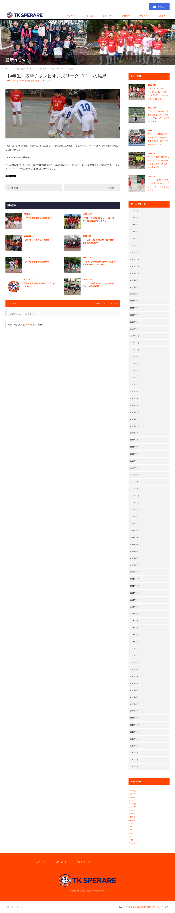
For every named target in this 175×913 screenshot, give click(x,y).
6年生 (131, 823)
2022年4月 (134, 551)
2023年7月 (134, 447)
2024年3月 (134, 391)
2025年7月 (134, 287)
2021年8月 (134, 600)
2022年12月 (134, 496)
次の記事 (111, 188)
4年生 (37, 81)
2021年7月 (134, 607)
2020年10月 (134, 662)
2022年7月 (134, 530)
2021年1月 (134, 642)
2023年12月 (134, 412)
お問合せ (161, 7)
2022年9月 (134, 517)
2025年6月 (134, 294)
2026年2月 (134, 246)
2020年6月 (134, 690)
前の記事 (15, 188)
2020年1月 (134, 718)
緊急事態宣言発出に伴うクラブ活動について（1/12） (40, 284)
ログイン (29, 325)
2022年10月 (134, 510)
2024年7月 (134, 364)
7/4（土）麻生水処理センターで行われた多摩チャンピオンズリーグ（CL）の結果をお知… (159, 162)
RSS (21, 906)
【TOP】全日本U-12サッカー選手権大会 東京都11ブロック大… (98, 219)
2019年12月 (134, 725)
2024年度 (132, 797)
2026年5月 (134, 225)
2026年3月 (134, 239)
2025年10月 (134, 273)
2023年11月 (134, 419)
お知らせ (132, 817)
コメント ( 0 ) (113, 303)
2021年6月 (134, 614)
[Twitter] (7, 906)
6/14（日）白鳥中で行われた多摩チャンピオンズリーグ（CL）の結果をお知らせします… (158, 185)
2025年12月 (134, 259)
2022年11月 (134, 503)
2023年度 (132, 801)
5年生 (131, 827)
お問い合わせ (61, 862)
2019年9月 (134, 746)
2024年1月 (134, 405)
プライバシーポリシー (85, 862)
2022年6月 (134, 537)
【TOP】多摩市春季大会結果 (36, 262)
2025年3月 (134, 315)
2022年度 (132, 804)
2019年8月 (134, 753)
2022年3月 (134, 558)
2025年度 (132, 794)
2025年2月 (134, 322)
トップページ (71, 16)
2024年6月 (134, 371)
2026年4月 (134, 232)
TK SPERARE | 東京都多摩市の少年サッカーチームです (149, 907)
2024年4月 (134, 385)
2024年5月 (134, 378)
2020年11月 (134, 656)
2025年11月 (134, 266)
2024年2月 (134, 398)
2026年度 (132, 791)
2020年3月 (134, 704)
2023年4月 (134, 468)
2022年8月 (134, 523)
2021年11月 (134, 586)
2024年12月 (134, 336)
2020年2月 (134, 711)
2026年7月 (134, 211)
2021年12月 (134, 579)
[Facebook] (12, 906)
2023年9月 (134, 433)
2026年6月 (134, 218)
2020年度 (23, 81)
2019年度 (132, 814)
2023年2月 (134, 482)
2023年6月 (134, 454)
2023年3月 (134, 475)
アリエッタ (133, 843)
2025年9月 (134, 280)
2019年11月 (134, 732)
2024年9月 (134, 357)
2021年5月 (134, 621)
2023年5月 (134, 461)
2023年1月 (134, 489)
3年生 (131, 833)
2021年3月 (134, 635)
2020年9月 (134, 669)
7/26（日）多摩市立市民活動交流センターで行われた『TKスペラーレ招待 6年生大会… (158, 116)
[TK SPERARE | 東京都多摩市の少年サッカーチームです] (25, 15)
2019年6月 (134, 767)
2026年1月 (134, 252)
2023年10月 (134, 426)
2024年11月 (134, 343)
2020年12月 (134, 649)
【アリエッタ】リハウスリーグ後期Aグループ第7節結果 (99, 284)
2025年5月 (134, 301)
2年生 (131, 837)
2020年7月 (134, 683)
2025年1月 (134, 329)
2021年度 (132, 807)
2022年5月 (134, 544)
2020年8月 (134, 676)
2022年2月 (134, 565)
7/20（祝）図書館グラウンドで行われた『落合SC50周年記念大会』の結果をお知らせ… (158, 93)
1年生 (131, 840)
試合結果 (30, 81)
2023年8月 (134, 440)
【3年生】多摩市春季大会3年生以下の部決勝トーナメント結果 (99, 263)
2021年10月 (134, 593)
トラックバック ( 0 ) (98, 303)
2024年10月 (134, 350)
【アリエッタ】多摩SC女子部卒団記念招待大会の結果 (98, 241)
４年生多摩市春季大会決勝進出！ (38, 218)
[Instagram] (17, 906)
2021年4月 (134, 628)
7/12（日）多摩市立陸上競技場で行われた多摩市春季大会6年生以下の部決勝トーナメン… (158, 139)
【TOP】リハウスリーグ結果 (36, 240)
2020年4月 (134, 697)
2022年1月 (134, 572)
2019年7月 (134, 760)
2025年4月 (134, 308)
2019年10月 (134, 739)
